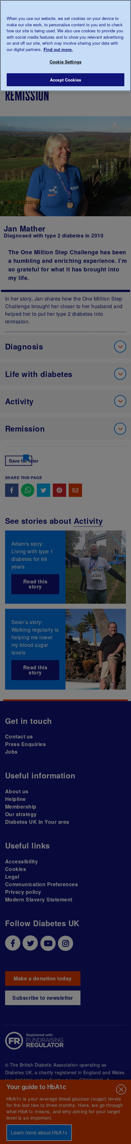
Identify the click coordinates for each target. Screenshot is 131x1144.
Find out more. (58, 49)
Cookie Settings (65, 62)
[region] (65, 45)
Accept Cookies (65, 80)
